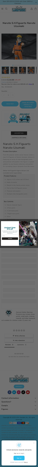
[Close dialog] (36, 222)
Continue (10, 238)
